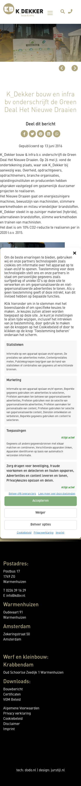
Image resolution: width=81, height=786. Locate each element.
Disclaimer (11, 724)
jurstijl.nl (58, 770)
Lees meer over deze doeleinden (56, 493)
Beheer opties (40, 524)
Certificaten (12, 694)
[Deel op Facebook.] (24, 133)
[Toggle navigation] (50, 13)
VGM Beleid (12, 700)
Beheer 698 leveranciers (22, 493)
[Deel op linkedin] (48, 133)
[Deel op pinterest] (40, 133)
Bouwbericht (13, 689)
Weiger (40, 512)
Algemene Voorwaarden (21, 708)
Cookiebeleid (24, 532)
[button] (74, 253)
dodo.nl (30, 770)
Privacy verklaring (17, 713)
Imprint (60, 532)
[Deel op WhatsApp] (56, 133)
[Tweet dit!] (32, 133)
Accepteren (40, 501)
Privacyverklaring (44, 532)
